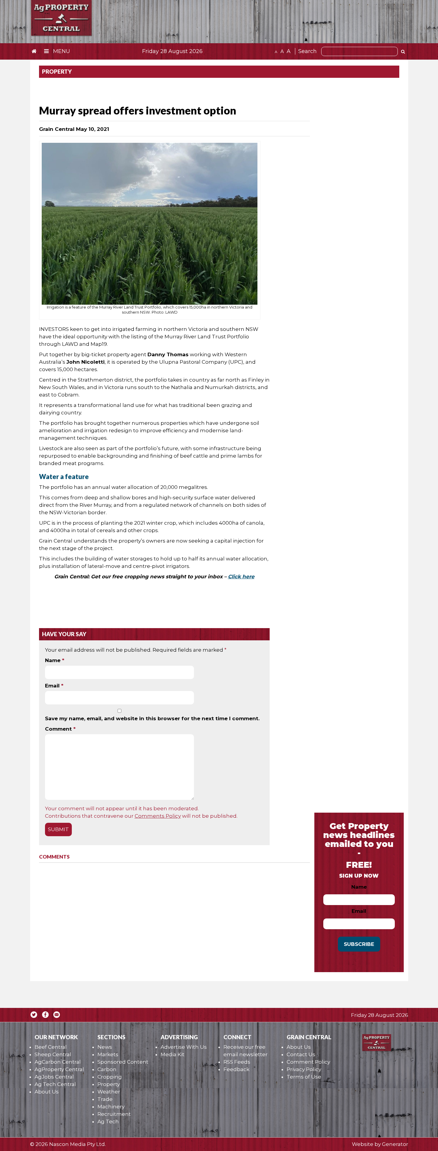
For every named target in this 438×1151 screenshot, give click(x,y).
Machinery (111, 1107)
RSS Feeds (236, 1062)
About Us (47, 1092)
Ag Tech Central (55, 1084)
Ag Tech (108, 1121)
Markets (107, 1054)
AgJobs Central (54, 1077)
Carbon (107, 1069)
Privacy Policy (304, 1069)
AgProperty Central (59, 1069)
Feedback (236, 1069)
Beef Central (51, 1047)
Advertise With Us (184, 1047)
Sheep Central (53, 1054)
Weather (108, 1092)
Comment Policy (308, 1062)
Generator (395, 1144)
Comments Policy (158, 816)
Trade (105, 1099)
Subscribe (359, 944)
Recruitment (114, 1114)
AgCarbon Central (58, 1062)
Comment (60, 729)
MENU (61, 51)
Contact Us (301, 1054)
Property (108, 1084)
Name (54, 660)
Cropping (109, 1077)
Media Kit (172, 1054)
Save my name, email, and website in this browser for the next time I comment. (152, 718)
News (104, 1047)
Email (54, 686)
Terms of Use (304, 1077)
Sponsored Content (122, 1062)
